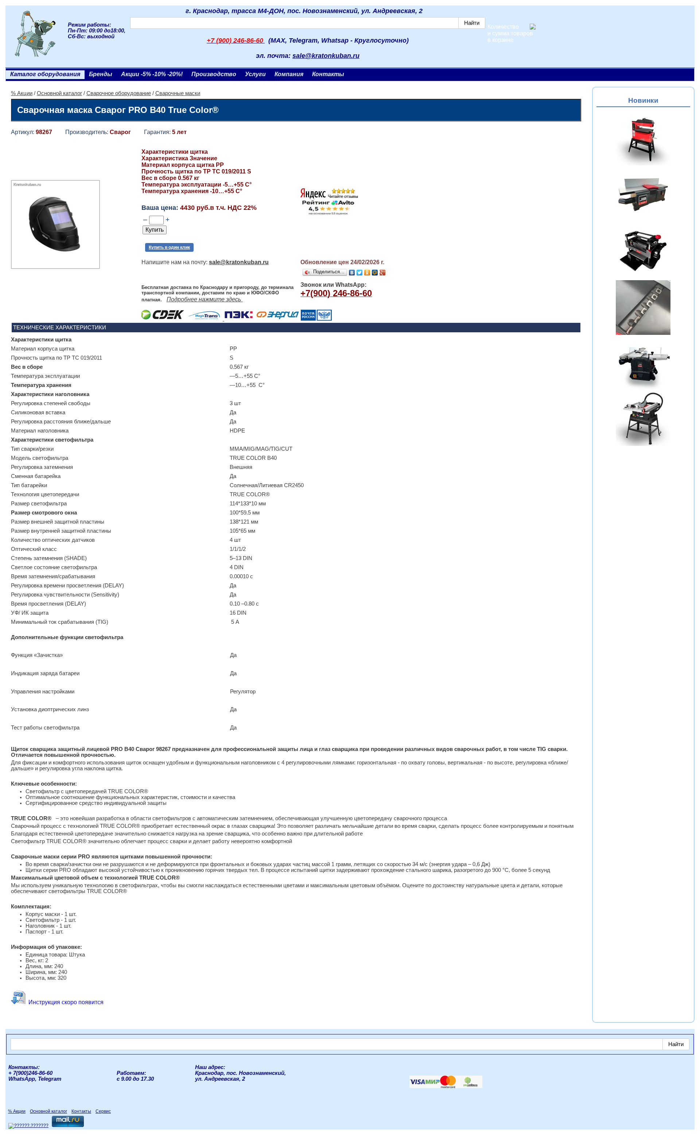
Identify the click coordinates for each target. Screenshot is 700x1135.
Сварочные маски (177, 93)
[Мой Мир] (375, 272)
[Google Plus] (382, 272)
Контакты (328, 74)
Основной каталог (59, 93)
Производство (213, 74)
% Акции (21, 93)
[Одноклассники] (367, 272)
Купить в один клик (169, 247)
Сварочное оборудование (118, 93)
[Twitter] (359, 272)
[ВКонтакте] (352, 272)
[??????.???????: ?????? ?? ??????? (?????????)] (28, 1126)
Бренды (100, 74)
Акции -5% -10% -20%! (152, 74)
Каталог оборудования (45, 74)
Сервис (103, 1111)
